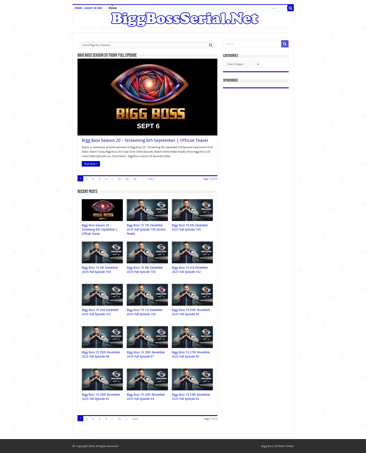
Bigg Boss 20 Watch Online (277, 446)
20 (126, 179)
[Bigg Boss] (183, 19)
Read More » (90, 163)
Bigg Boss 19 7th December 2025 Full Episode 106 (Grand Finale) (146, 229)
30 (134, 179)
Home (113, 8)
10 (119, 179)
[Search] (290, 8)
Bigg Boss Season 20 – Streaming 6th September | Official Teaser (145, 140)
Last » (151, 179)
